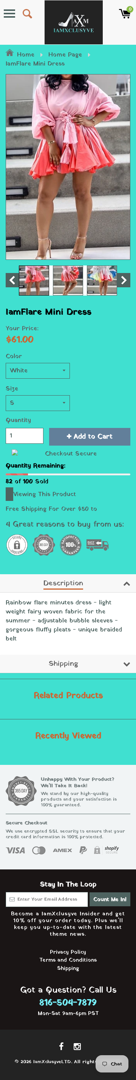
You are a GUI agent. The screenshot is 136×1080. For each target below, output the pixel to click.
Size (12, 388)
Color (14, 356)
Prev (12, 280)
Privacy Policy (68, 952)
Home (25, 54)
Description (63, 583)
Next (123, 280)
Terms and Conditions (68, 960)
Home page (65, 54)
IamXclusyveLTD (52, 1062)
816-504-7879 (68, 1003)
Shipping (63, 663)
